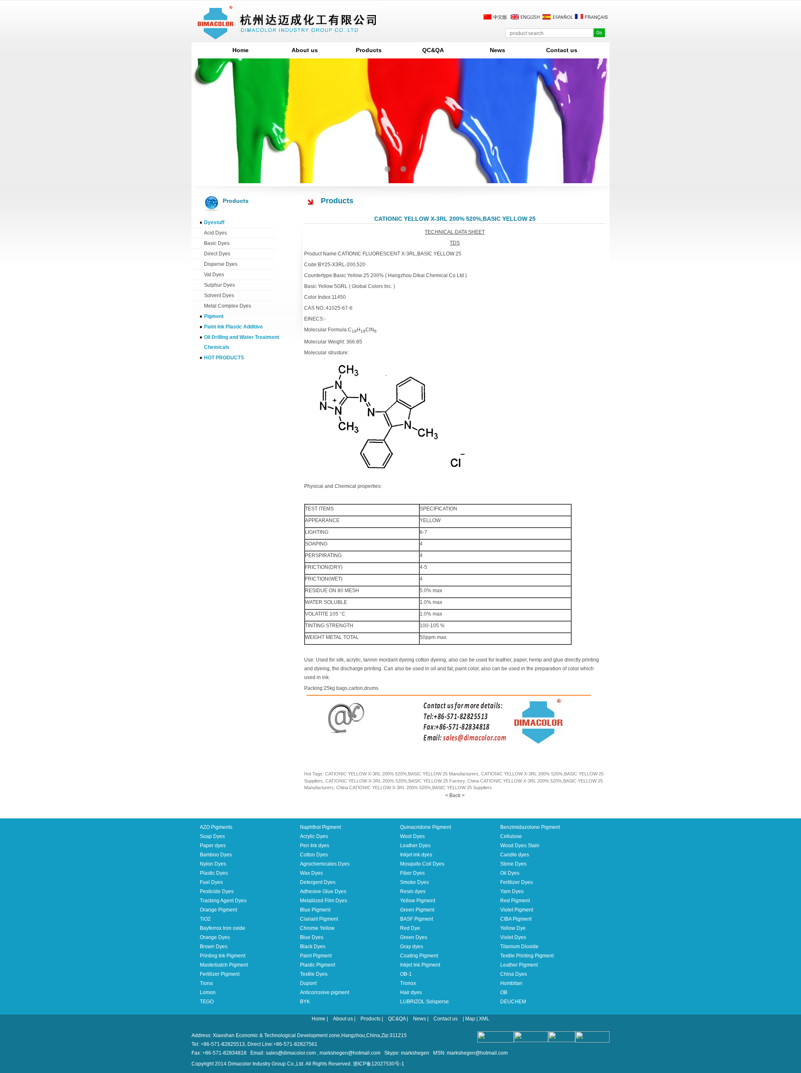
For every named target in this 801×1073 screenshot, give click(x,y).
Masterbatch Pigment (224, 965)
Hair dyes (411, 992)
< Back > (455, 795)
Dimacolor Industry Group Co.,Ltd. (266, 1064)
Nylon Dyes (213, 864)
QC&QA (433, 50)
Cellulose (511, 836)
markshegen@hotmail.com (350, 1053)
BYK (305, 1002)
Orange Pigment (218, 910)
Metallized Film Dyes (323, 901)
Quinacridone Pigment (425, 827)
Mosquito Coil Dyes (422, 864)
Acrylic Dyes (314, 836)
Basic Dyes (216, 243)
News (497, 50)
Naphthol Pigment (320, 827)
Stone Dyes (513, 864)
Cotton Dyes (314, 855)
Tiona (206, 983)
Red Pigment (515, 901)
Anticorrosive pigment (324, 992)
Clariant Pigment (319, 919)
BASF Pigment (416, 919)
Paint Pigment (316, 956)
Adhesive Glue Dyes (323, 891)
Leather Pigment (519, 965)
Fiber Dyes (412, 873)
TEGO (207, 1002)
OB (503, 992)
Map (470, 1019)
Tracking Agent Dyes (223, 901)
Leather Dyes (415, 845)
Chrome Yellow (317, 928)
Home (240, 50)
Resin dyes (413, 891)
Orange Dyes (215, 937)
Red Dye (410, 928)
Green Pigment (417, 910)
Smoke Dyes (414, 882)
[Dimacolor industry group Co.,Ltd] (287, 36)
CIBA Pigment (515, 919)
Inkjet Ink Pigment (420, 965)
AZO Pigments (216, 827)
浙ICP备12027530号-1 (378, 1064)
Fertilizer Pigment (219, 974)
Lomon (208, 992)
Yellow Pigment (417, 901)
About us (305, 50)
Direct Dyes (217, 254)
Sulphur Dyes (219, 285)
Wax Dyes (311, 873)
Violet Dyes (513, 937)
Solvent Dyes (219, 295)
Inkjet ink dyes (416, 855)
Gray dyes (411, 946)
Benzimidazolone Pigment (530, 827)
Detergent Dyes (317, 882)
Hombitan (511, 983)
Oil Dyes (509, 873)
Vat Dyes (214, 275)
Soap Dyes (212, 836)
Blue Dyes (311, 937)
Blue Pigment (315, 910)
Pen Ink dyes (314, 845)
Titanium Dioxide (519, 946)
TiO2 (205, 919)
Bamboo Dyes (216, 855)
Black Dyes (312, 946)
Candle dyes (514, 855)
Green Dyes (413, 937)
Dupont (308, 983)
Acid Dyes (215, 233)
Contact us (561, 50)
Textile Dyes (313, 974)
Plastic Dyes (214, 873)
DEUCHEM (513, 1002)
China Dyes (513, 974)
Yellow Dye (513, 928)
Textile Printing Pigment (527, 956)
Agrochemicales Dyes (325, 864)
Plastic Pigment (317, 965)
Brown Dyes (213, 946)
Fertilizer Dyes (516, 882)
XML (484, 1019)
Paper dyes (213, 845)
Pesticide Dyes (217, 891)
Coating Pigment (419, 956)
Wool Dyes (412, 836)
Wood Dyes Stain (519, 845)
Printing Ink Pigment (222, 956)
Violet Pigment (516, 910)
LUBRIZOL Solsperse (424, 1002)
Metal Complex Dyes (227, 306)
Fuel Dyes (211, 882)
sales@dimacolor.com (291, 1053)
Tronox (408, 983)
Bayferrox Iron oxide (222, 928)
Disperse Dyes (220, 264)
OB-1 (406, 974)
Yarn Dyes (512, 891)
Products (369, 50)
